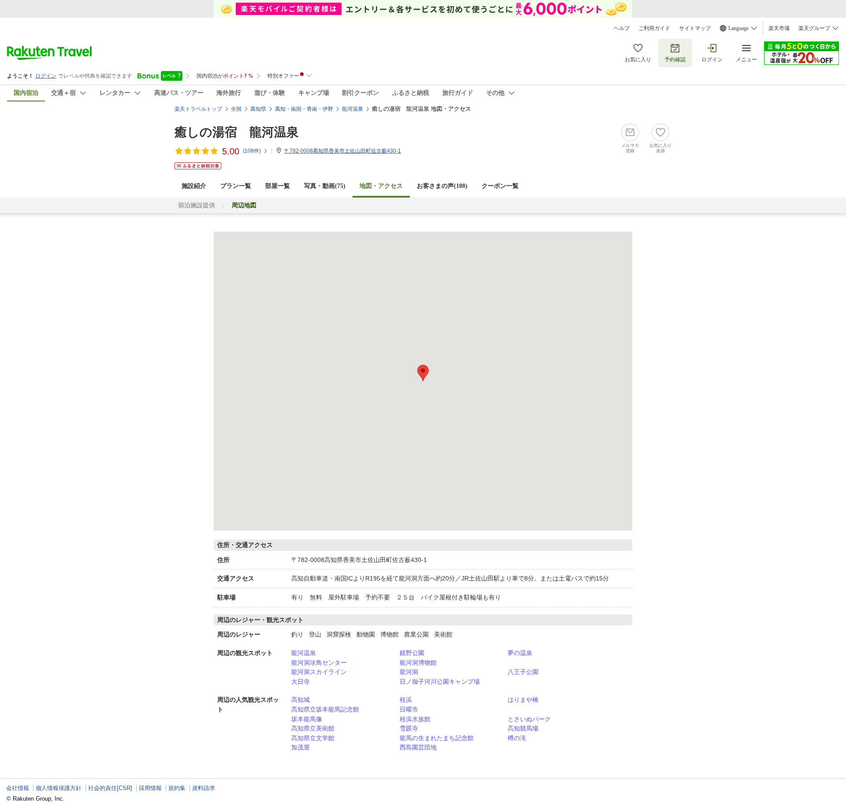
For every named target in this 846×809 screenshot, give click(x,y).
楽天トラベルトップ (198, 109)
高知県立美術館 (312, 728)
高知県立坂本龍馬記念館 (325, 709)
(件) (252, 151)
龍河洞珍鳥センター (319, 662)
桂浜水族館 (415, 719)
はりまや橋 (523, 699)
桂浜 (406, 699)
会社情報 (17, 788)
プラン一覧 (235, 186)
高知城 (300, 699)
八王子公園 (523, 671)
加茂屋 (300, 747)
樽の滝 (517, 738)
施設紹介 (194, 186)
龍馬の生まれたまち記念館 (437, 738)
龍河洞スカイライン (319, 671)
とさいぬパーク (529, 719)
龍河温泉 (303, 652)
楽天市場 (779, 28)
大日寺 (300, 681)
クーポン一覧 (500, 186)
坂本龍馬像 (306, 719)
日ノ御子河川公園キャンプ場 (440, 681)
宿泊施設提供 (196, 205)
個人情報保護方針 (59, 788)
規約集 (177, 788)
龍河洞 (409, 671)
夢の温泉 (520, 652)
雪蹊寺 (409, 728)
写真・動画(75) (324, 186)
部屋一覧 (277, 186)
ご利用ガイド (654, 28)
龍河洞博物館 (418, 662)
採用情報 (150, 788)
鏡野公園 (412, 652)
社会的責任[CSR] (110, 788)
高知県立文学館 (312, 738)
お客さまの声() (442, 186)
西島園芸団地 (418, 747)
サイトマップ (695, 28)
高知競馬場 (523, 728)
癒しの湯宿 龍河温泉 (236, 132)
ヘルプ (622, 28)
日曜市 (409, 709)
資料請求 (203, 788)
